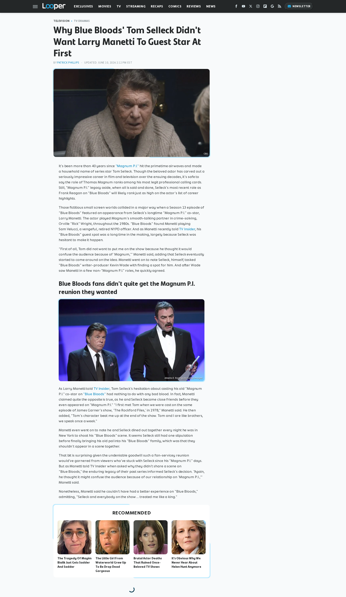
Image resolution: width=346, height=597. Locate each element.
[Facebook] (236, 7)
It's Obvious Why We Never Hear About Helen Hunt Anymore (186, 562)
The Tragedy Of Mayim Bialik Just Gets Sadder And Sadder (74, 562)
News (211, 6)
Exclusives (83, 6)
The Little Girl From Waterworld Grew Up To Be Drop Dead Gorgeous (111, 564)
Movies (104, 6)
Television (61, 21)
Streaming (136, 6)
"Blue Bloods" (94, 394)
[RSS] (280, 7)
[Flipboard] (265, 7)
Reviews (194, 6)
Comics (175, 6)
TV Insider (187, 229)
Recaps (157, 6)
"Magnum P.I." (127, 166)
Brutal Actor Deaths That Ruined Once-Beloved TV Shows (148, 562)
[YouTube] (243, 7)
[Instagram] (258, 7)
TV (119, 6)
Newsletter (302, 6)
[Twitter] (251, 7)
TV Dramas (82, 21)
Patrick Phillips (68, 62)
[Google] (272, 7)
